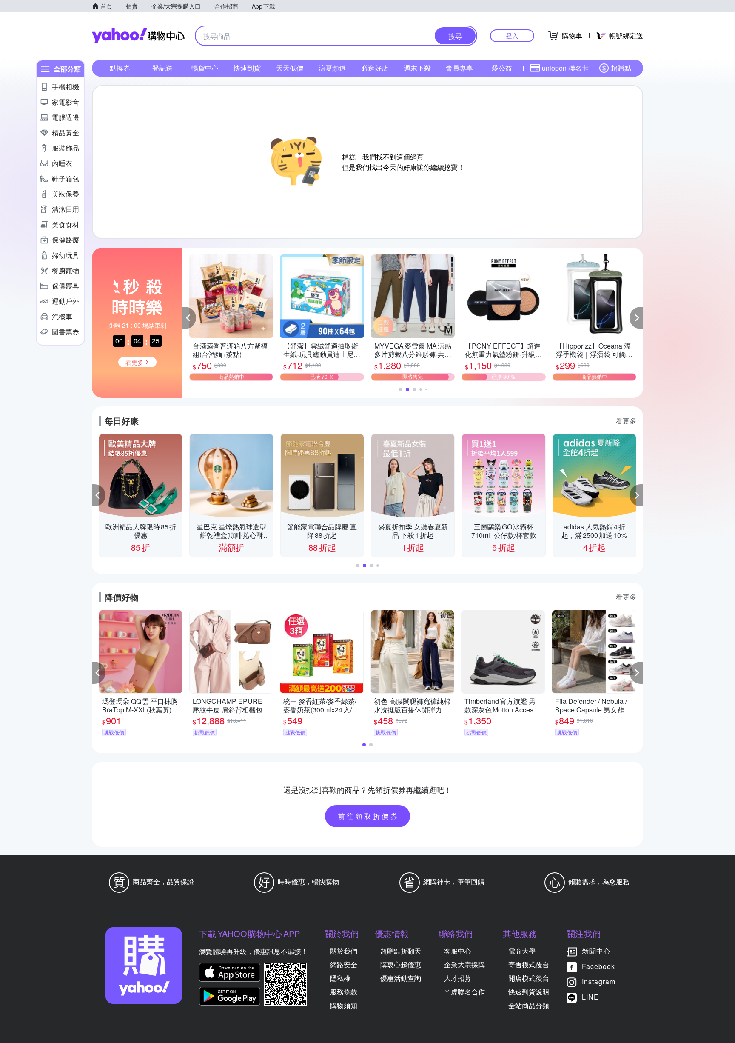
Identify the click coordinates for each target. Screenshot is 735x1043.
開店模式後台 (528, 978)
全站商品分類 (528, 1005)
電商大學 (522, 951)
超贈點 (621, 68)
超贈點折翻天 (400, 951)
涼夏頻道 (332, 68)
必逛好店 (374, 68)
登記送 (162, 68)
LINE (590, 997)
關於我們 (343, 951)
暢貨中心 (205, 68)
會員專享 (459, 68)
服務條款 (343, 992)
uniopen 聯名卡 (565, 68)
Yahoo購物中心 (138, 36)
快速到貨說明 (528, 992)
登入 (512, 35)
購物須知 (343, 1005)
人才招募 (457, 978)
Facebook (598, 966)
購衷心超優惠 (400, 964)
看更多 (626, 421)
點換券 (120, 68)
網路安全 (343, 964)
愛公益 (502, 68)
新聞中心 (596, 951)
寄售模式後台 (528, 964)
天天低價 (289, 68)
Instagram (598, 981)
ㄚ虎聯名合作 (464, 992)
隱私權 (340, 978)
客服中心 (457, 951)
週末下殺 (417, 68)
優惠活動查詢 (400, 978)
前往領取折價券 (368, 816)
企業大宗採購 (464, 964)
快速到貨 (247, 68)
